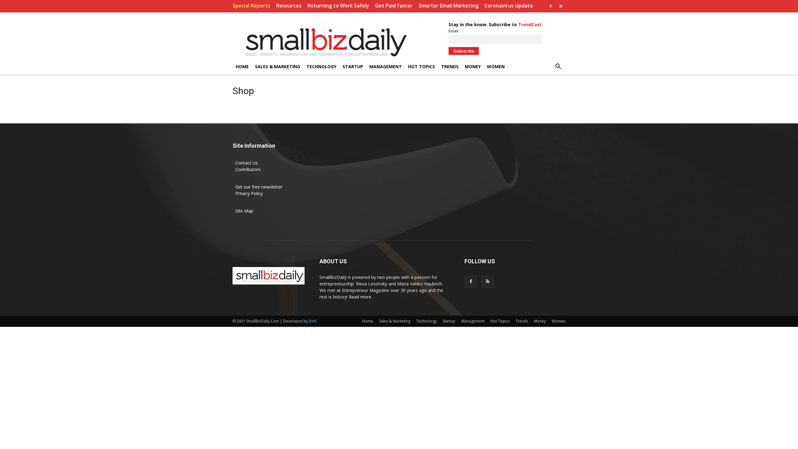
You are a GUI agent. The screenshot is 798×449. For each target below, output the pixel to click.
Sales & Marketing (277, 66)
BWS (313, 321)
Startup (353, 66)
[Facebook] (550, 6)
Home (242, 66)
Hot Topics (421, 66)
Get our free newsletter (258, 187)
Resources (288, 5)
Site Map (244, 211)
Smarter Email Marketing (448, 5)
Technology (321, 66)
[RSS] (560, 6)
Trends (450, 66)
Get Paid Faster (394, 5)
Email (453, 31)
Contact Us (246, 163)
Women (496, 66)
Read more (360, 297)
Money (473, 66)
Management (385, 66)
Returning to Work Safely (338, 5)
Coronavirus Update (508, 5)
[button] (557, 67)
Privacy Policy (249, 193)
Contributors (248, 169)
